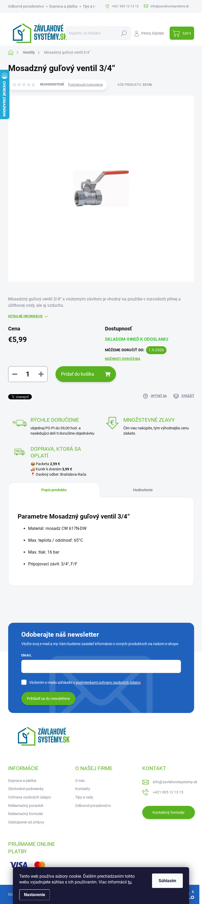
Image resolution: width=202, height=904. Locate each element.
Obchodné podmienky (26, 789)
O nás (80, 781)
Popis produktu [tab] (54, 490)
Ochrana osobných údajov (29, 797)
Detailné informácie (25, 316)
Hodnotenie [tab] (143, 490)
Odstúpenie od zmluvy (26, 822)
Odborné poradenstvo (26, 6)
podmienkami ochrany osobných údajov (108, 682)
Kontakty (82, 789)
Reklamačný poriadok (25, 805)
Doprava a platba (63, 6)
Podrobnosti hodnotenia (85, 85)
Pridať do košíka (77, 374)
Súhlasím (167, 880)
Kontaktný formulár (169, 812)
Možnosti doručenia (122, 359)
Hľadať (124, 33)
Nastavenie (34, 894)
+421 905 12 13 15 (168, 792)
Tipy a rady (91, 6)
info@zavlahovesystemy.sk (175, 782)
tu (130, 882)
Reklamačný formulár (25, 814)
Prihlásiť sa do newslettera (48, 698)
